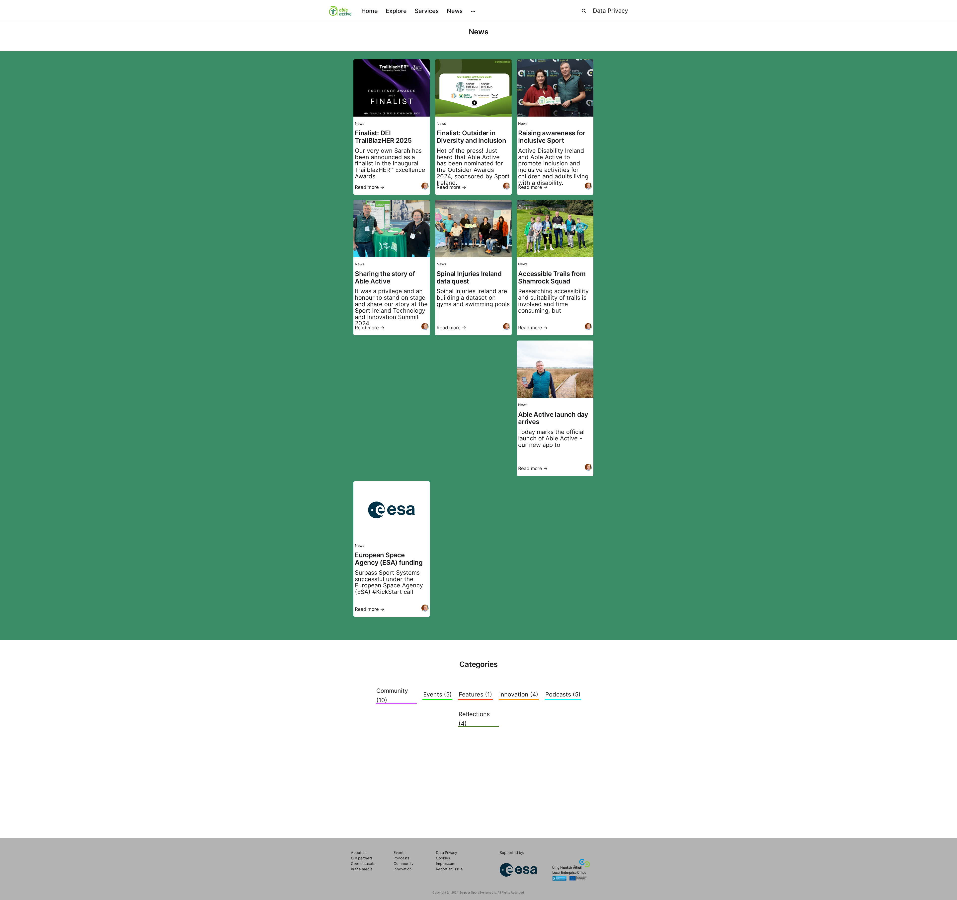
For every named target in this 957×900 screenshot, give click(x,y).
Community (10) (392, 695)
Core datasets (363, 863)
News (455, 10)
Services (427, 10)
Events (399, 852)
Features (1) (475, 694)
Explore (396, 10)
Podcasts (401, 858)
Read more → (370, 187)
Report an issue (449, 869)
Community (403, 863)
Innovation (403, 869)
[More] (473, 11)
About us (359, 852)
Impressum (445, 863)
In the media (361, 869)
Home (369, 10)
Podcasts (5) (563, 694)
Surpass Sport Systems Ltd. (478, 892)
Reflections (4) (474, 718)
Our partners (362, 858)
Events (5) (437, 694)
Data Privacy (610, 10)
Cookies (443, 858)
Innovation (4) (518, 694)
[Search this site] (584, 11)
